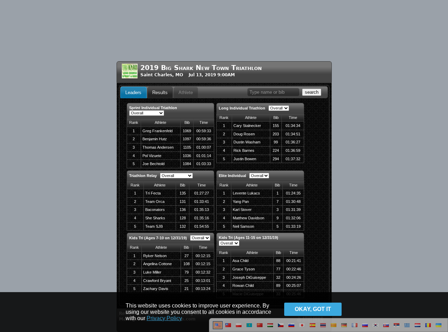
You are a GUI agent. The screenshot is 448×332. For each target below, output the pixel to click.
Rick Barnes (243, 150)
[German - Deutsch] (344, 328)
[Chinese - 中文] (228, 328)
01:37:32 (293, 159)
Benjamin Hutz (154, 139)
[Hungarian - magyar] (270, 328)
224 (276, 150)
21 (186, 289)
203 (276, 134)
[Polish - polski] (239, 328)
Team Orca (154, 201)
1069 (187, 131)
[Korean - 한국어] (375, 328)
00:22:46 (293, 269)
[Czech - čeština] (281, 328)
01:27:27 (201, 193)
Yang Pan (241, 201)
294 (276, 159)
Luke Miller (152, 272)
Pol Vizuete (151, 156)
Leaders (133, 92)
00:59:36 (203, 139)
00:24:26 (293, 277)
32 (278, 277)
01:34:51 (293, 134)
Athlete (185, 92)
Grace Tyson (243, 269)
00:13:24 (203, 289)
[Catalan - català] (333, 328)
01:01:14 (203, 156)
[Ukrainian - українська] (438, 328)
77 (278, 269)
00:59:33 (203, 131)
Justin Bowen (244, 159)
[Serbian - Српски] (396, 328)
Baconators (155, 209)
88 (278, 261)
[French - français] (354, 328)
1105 (187, 147)
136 (183, 209)
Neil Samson (243, 226)
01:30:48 (293, 201)
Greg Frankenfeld (157, 131)
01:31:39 (293, 209)
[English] (218, 328)
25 (186, 280)
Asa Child (240, 261)
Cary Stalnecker (247, 125)
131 (183, 201)
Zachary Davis (155, 289)
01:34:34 (293, 125)
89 (278, 285)
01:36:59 (293, 150)
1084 (187, 164)
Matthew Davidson (248, 218)
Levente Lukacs (246, 193)
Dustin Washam (246, 142)
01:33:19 (293, 226)
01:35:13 (201, 209)
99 (276, 142)
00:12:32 (203, 272)
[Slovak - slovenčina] (386, 328)
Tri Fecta (153, 193)
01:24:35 (293, 193)
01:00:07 (203, 147)
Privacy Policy (164, 318)
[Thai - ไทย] (323, 328)
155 (276, 125)
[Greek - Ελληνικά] (407, 328)
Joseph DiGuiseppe (249, 277)
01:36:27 (293, 142)
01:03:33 (203, 164)
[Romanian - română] (428, 328)
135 (183, 193)
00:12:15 (203, 256)
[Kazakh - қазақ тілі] (249, 328)
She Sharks (155, 218)
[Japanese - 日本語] (302, 328)
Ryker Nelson (155, 256)
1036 (187, 156)
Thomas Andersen (158, 147)
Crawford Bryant (157, 280)
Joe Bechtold (153, 164)
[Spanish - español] (312, 328)
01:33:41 (201, 201)
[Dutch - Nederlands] (417, 328)
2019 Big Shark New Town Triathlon (201, 68)
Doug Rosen (244, 134)
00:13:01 (203, 280)
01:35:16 (201, 218)
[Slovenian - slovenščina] (291, 328)
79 (186, 272)
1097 (187, 139)
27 (186, 256)
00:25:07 (293, 285)
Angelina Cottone (157, 264)
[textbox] (273, 92)
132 (183, 226)
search (311, 92)
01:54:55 (201, 226)
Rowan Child (243, 285)
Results (160, 92)
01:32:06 (293, 218)
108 (186, 264)
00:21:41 (293, 261)
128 (183, 218)
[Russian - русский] (365, 328)
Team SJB (154, 226)
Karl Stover (242, 209)
